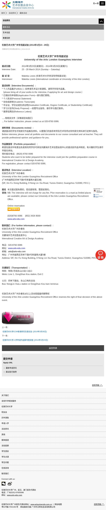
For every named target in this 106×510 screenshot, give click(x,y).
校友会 (4, 412)
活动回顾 (5, 446)
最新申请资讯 (11, 368)
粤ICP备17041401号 (10, 507)
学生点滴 (5, 457)
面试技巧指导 (11, 372)
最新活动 (6, 27)
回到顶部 (95, 385)
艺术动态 (6, 32)
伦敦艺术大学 (7, 406)
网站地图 (58, 504)
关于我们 (5, 395)
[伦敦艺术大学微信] (2, 484)
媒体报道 (5, 440)
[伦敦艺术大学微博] (9, 484)
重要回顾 (6, 38)
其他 (3, 434)
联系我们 (5, 473)
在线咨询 (5, 468)
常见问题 (5, 462)
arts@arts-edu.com (16, 251)
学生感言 (5, 451)
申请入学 (5, 423)
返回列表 (53, 348)
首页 (3, 13)
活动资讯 (12, 13)
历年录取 (5, 418)
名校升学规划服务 (9, 401)
